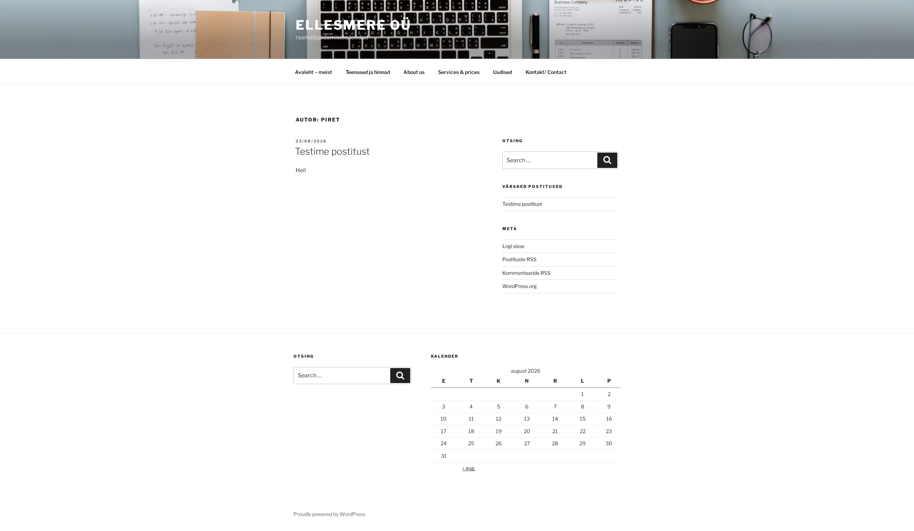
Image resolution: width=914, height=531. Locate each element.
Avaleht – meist (313, 72)
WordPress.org (519, 286)
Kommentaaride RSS (526, 273)
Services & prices (458, 72)
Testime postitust (332, 151)
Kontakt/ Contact (546, 72)
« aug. (468, 468)
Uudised (502, 72)
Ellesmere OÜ (353, 25)
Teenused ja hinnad (368, 72)
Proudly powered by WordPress (329, 514)
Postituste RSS (519, 259)
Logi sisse (513, 246)
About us (414, 72)
